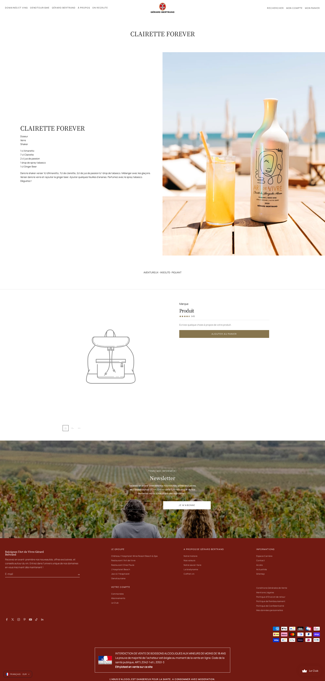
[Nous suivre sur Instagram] (18, 619)
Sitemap (260, 573)
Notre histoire (191, 556)
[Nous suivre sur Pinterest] (24, 619)
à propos (84, 7)
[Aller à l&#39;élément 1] (66, 428)
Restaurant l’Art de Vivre (123, 560)
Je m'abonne (187, 505)
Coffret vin (189, 573)
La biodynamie (191, 569)
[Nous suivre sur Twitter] (12, 619)
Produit (186, 310)
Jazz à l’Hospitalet (120, 573)
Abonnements (118, 598)
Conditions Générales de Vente (271, 587)
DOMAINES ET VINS (16, 7)
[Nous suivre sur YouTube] (30, 619)
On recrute (100, 7)
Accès (259, 565)
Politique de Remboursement (270, 601)
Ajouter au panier (224, 334)
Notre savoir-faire (192, 565)
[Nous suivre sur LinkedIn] (42, 619)
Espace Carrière (264, 556)
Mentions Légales (265, 592)
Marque (183, 304)
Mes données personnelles (269, 610)
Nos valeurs (189, 560)
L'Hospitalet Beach (120, 569)
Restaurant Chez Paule (122, 565)
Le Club (115, 602)
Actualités (261, 569)
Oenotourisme (118, 578)
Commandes (117, 593)
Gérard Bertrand (63, 7)
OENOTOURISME (40, 7)
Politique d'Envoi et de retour (270, 596)
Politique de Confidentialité (270, 605)
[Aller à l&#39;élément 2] (72, 428)
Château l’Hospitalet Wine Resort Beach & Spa (134, 556)
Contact (260, 560)
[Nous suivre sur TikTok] (36, 619)
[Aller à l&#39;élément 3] (79, 428)
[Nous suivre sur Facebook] (6, 619)
